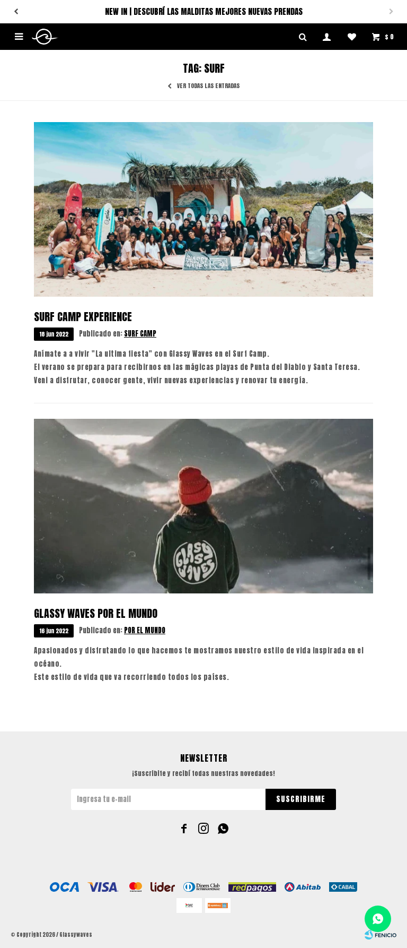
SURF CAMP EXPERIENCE (83, 316)
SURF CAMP (140, 334)
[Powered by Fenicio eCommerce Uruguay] (380, 935)
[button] (15, 11)
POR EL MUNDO (144, 630)
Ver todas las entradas (208, 86)
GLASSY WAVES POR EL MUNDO (95, 613)
